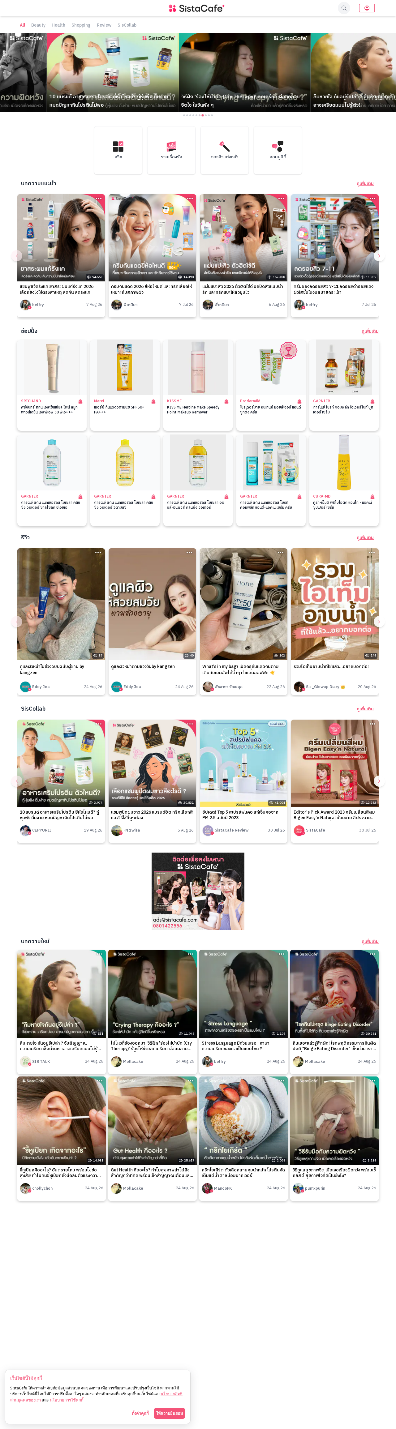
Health (58, 25)
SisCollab (127, 25)
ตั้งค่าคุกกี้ (140, 1413)
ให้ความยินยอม (169, 1413)
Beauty (38, 25)
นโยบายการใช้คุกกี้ (67, 1400)
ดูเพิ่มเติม (365, 184)
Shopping (81, 25)
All (22, 25)
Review (104, 25)
